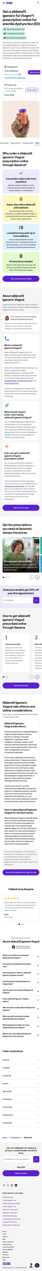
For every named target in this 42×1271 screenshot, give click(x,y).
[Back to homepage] (9, 3)
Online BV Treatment (10, 1213)
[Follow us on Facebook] (4, 1185)
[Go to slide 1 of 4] (3, 577)
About (5, 1231)
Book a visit (32, 90)
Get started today (21, 508)
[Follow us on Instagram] (11, 1185)
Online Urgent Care (9, 1200)
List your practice (8, 1247)
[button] (21, 956)
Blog (4, 1239)
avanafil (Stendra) (11, 383)
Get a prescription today (21, 279)
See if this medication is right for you (21, 872)
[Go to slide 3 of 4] (7, 577)
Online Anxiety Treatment (12, 1219)
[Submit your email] (36, 1159)
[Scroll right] (37, 577)
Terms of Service (8, 1241)
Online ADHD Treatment (11, 1225)
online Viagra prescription (14, 486)
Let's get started (21, 685)
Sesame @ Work (8, 1249)
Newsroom (6, 1257)
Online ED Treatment (10, 1222)
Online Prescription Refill (11, 1203)
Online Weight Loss (9, 1206)
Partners (6, 1254)
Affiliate (5, 1252)
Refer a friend (21, 1173)
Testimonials (28, 143)
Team (4, 1234)
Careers (5, 1236)
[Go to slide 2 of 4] (5, 577)
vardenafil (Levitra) (24, 381)
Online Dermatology (10, 1216)
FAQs (37, 143)
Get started (35, 72)
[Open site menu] (3, 3)
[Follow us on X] (7, 1185)
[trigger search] (38, 3)
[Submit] (36, 600)
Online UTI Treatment (10, 1209)
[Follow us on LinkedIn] (16, 1185)
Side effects (15, 143)
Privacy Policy (7, 1244)
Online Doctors (8, 1197)
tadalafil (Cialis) (10, 381)
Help (4, 1260)
